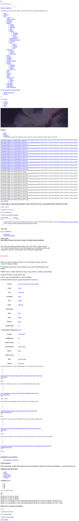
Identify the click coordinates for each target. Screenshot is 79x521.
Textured (12, 51)
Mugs (8, 76)
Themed (12, 26)
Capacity (3, 217)
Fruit (14, 48)
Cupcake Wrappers (11, 60)
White (19, 288)
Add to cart (3, 228)
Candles (9, 17)
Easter (14, 35)
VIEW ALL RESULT (6, 8)
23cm (19, 363)
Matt (19, 313)
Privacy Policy (7, 475)
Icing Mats (12, 27)
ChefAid (9, 73)
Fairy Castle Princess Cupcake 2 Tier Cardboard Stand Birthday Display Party (20, 393)
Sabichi (8, 70)
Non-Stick (26, 284)
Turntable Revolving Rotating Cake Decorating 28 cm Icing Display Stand (19, 411)
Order (5, 472)
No (19, 325)
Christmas (15, 34)
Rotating (36, 284)
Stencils (9, 62)
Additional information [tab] (9, 235)
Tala (8, 72)
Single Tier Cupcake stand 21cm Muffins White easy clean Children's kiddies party (21, 428)
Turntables (9, 58)
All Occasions (21, 334)
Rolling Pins (10, 49)
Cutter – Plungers (11, 19)
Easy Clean (21, 284)
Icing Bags (9, 21)
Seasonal (12, 31)
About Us (6, 14)
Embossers (9, 20)
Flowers (15, 47)
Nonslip (32, 284)
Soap (11, 28)
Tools (8, 55)
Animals (15, 45)
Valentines (15, 33)
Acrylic (12, 52)
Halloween (15, 37)
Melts (11, 30)
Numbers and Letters (15, 40)
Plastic (19, 321)
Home (5, 13)
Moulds (8, 23)
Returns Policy (7, 476)
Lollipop (12, 24)
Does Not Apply (22, 359)
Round (19, 317)
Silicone (12, 80)
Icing (11, 42)
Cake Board (10, 83)
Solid (19, 351)
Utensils (9, 59)
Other (8, 394)
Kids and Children (11, 87)
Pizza (11, 79)
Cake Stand (21, 292)
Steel (11, 81)
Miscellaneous (13, 38)
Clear (16, 217)
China (19, 330)
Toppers (9, 56)
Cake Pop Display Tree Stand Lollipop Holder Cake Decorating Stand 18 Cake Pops (21, 375)
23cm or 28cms (22, 346)
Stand (19, 296)
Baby (14, 44)
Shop (5, 16)
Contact (5, 94)
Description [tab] (6, 234)
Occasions (12, 41)
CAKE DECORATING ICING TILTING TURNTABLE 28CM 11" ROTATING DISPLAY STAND (26, 446)
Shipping (6, 473)
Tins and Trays (10, 77)
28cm (22, 363)
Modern (20, 300)
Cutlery (8, 74)
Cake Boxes (10, 84)
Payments (6, 477)
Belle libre (20, 305)
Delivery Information (9, 92)
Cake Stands (10, 86)
